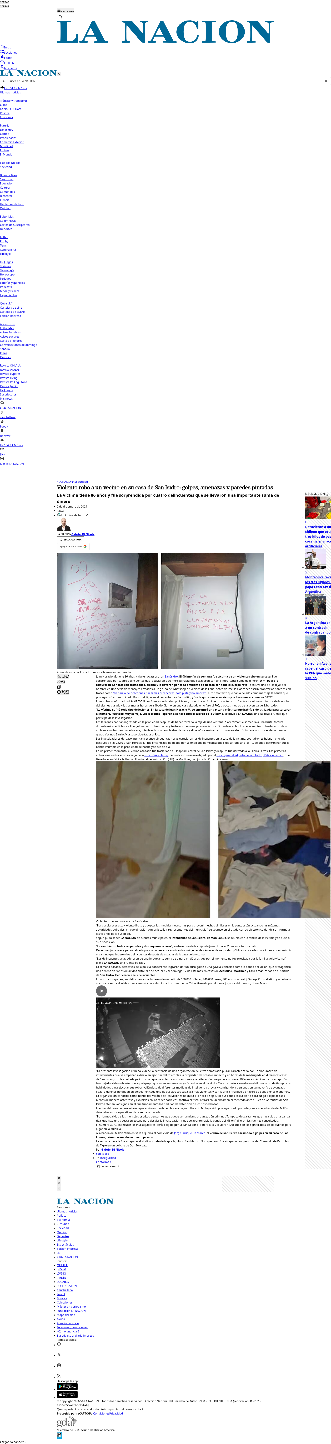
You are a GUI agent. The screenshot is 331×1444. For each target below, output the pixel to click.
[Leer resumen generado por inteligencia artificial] (59, 676)
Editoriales (7, 216)
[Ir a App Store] (67, 1397)
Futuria (4, 125)
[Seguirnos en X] (59, 1355)
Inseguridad (108, 1158)
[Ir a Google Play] (67, 1389)
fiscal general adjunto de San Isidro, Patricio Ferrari (250, 755)
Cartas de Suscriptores (15, 225)
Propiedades (8, 138)
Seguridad (6, 179)
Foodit (8, 58)
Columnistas (8, 221)
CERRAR (4, 2)
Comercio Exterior (12, 142)
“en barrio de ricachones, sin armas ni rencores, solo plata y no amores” (160, 693)
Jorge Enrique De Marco (189, 1133)
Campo (4, 134)
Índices (4, 150)
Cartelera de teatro (12, 312)
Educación (6, 183)
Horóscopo (7, 274)
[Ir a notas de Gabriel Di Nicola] (174, 524)
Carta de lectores (11, 341)
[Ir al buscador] (60, 16)
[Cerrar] (59, 74)
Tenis (3, 245)
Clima (3, 105)
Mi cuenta (10, 68)
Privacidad (116, 1413)
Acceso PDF (7, 324)
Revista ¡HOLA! (9, 370)
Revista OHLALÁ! (10, 365)
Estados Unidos (10, 163)
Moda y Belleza (9, 291)
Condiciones (101, 1413)
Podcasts (6, 287)
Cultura (5, 187)
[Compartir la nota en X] (63, 692)
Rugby (4, 241)
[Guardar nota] (63, 676)
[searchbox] (164, 81)
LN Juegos (6, 262)
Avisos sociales (9, 336)
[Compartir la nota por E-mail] (67, 692)
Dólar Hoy (6, 130)
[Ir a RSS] (59, 1377)
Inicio (7, 47)
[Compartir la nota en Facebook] (59, 692)
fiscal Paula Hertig (156, 755)
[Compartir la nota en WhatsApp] (63, 682)
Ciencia (4, 200)
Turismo (5, 266)
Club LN (9, 63)
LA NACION (65, 482)
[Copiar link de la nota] (59, 687)
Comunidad (7, 192)
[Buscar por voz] (326, 81)
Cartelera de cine (11, 307)
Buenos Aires (8, 175)
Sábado (5, 349)
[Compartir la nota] (59, 682)
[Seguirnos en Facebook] (59, 1345)
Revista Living (9, 378)
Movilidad (6, 146)
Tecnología (7, 270)
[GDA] (67, 1426)
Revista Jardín (9, 386)
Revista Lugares (10, 374)
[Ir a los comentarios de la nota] (67, 676)
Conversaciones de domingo (18, 345)
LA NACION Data (10, 109)
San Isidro (171, 676)
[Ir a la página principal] (165, 42)
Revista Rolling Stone (13, 382)
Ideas (3, 353)
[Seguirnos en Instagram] (59, 1366)
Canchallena (8, 250)
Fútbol (4, 237)
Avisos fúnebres (10, 332)
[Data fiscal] (59, 1438)
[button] (165, 268)
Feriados (5, 278)
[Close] (59, 1178)
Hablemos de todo (12, 204)
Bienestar (6, 196)
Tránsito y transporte (14, 101)
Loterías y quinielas (12, 283)
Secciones (10, 52)
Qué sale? (6, 303)
